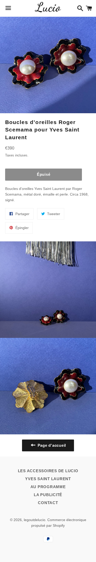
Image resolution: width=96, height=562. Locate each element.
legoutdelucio (34, 520)
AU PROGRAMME (48, 487)
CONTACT (48, 502)
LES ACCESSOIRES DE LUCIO (48, 471)
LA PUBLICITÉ (48, 495)
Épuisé (43, 174)
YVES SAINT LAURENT (48, 479)
